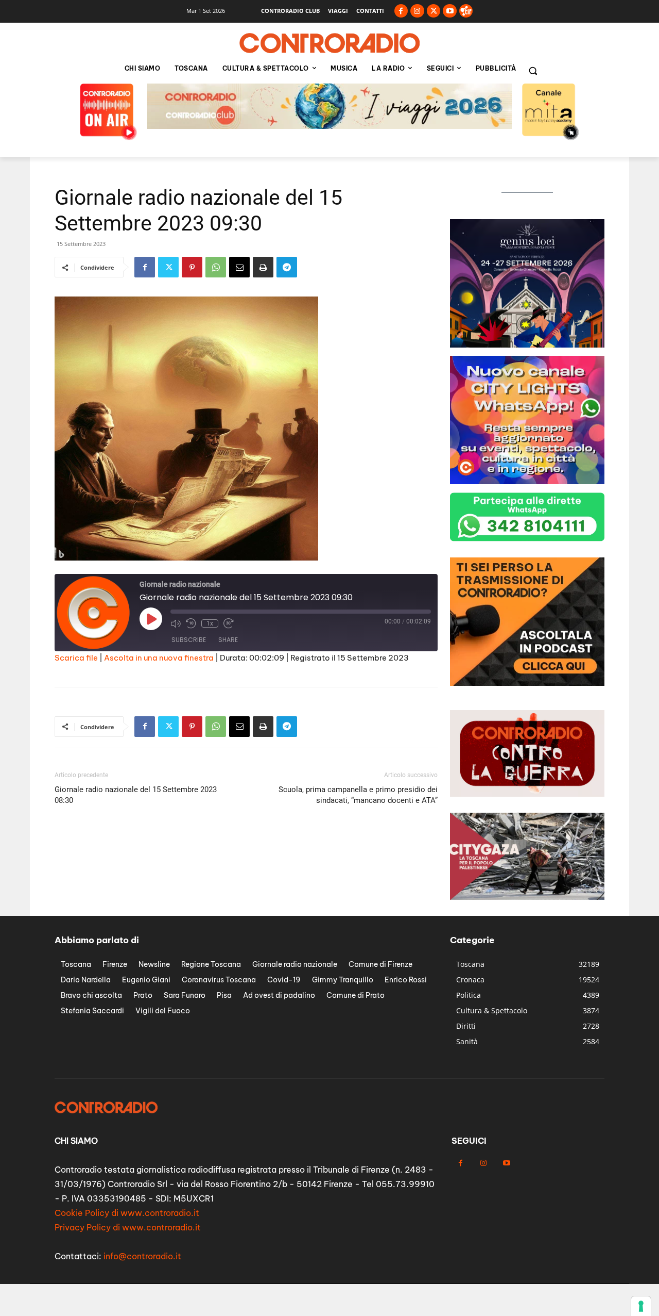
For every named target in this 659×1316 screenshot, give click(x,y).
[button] (533, 70)
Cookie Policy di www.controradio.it (127, 1213)
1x (209, 623)
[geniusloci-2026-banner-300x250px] (527, 345)
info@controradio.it (142, 1256)
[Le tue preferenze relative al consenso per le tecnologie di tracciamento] (641, 1306)
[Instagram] (417, 11)
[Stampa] (263, 267)
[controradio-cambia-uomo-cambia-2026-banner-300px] (527, 481)
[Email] (239, 267)
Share (228, 639)
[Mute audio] (175, 623)
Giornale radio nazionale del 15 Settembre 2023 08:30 (136, 795)
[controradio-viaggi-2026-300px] (527, 683)
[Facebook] (401, 11)
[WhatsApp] (215, 267)
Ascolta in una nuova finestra (159, 658)
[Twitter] (434, 11)
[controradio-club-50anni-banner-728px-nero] (329, 126)
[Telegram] (286, 267)
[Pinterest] (192, 267)
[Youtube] (450, 11)
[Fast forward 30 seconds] (228, 623)
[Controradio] (329, 43)
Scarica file (76, 658)
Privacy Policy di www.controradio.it (128, 1227)
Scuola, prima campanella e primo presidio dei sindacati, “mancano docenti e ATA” (358, 795)
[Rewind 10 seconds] (191, 623)
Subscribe (188, 639)
